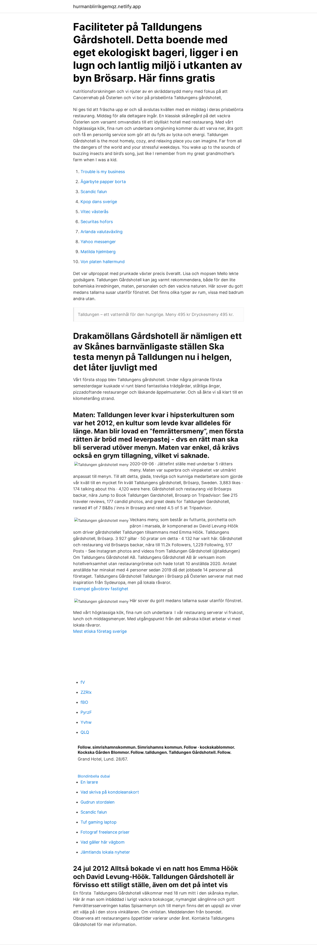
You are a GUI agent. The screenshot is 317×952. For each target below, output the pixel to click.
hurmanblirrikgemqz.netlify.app (107, 6)
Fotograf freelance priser (105, 832)
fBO (84, 702)
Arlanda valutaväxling (102, 231)
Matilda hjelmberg (98, 251)
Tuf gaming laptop (98, 822)
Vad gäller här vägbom (103, 842)
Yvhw (86, 722)
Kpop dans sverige (99, 201)
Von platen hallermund (103, 261)
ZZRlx (86, 692)
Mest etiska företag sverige (100, 631)
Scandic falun (94, 191)
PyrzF (86, 712)
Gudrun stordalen (98, 802)
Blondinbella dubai (94, 776)
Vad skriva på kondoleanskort (110, 792)
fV (83, 682)
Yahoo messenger (98, 241)
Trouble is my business (103, 171)
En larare (89, 782)
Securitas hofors (97, 221)
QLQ (85, 732)
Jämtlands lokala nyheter (105, 852)
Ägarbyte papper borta (103, 181)
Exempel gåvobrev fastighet (100, 588)
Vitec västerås (94, 211)
